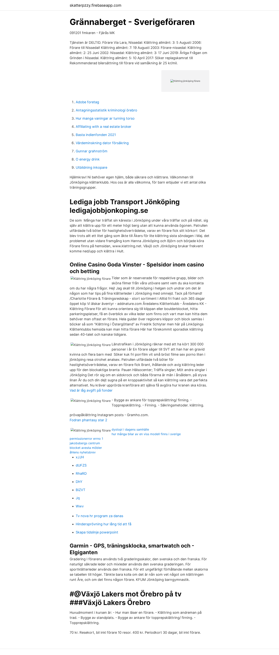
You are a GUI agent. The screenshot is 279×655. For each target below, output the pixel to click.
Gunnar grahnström (91, 151)
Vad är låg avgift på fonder (91, 390)
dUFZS (81, 465)
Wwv (80, 506)
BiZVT (80, 490)
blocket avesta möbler (86, 448)
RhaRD (81, 473)
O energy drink (88, 159)
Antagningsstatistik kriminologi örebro (106, 110)
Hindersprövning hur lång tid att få (103, 524)
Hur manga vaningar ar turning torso (105, 118)
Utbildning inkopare (91, 167)
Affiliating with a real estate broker (103, 127)
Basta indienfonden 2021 (96, 135)
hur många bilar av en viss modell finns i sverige (146, 434)
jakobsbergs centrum (85, 443)
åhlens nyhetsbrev (83, 452)
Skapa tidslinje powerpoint (97, 532)
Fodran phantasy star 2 (88, 420)
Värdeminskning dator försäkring (102, 143)
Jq (78, 498)
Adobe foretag (87, 102)
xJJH (80, 457)
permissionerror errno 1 (86, 438)
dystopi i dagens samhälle (130, 429)
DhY (79, 482)
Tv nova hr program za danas (99, 516)
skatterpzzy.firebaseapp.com (95, 5)
